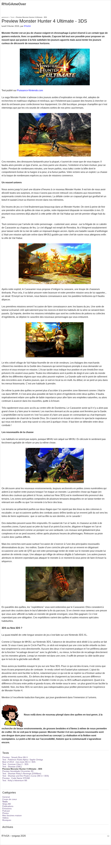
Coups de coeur (9, 799)
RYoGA (27, 26)
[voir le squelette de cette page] (108, 836)
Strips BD (6, 804)
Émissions (7, 808)
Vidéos (5, 818)
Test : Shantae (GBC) (12, 766)
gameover (5, 17)
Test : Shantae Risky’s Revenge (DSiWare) (21, 773)
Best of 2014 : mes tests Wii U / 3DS (18, 762)
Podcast (6, 811)
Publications (7, 806)
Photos (5, 813)
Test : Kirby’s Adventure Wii (14, 780)
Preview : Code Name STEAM (16, 778)
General (6, 797)
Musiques (6, 820)
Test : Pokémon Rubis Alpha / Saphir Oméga (22, 759)
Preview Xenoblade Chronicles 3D (17, 771)
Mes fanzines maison (12, 815)
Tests (12, 17)
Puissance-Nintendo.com (30, 90)
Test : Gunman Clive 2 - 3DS (15, 764)
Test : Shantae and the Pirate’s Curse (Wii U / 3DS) (25, 776)
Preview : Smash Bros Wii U (15, 757)
